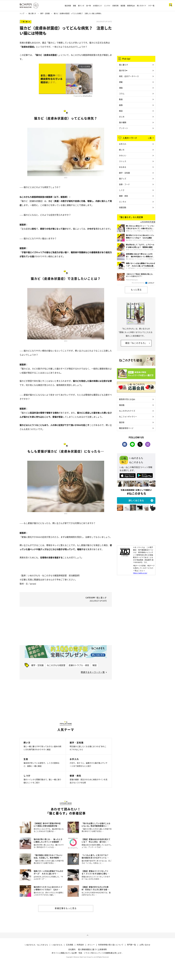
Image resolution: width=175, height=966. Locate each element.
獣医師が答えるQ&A (127, 399)
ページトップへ (87, 935)
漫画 (121, 87)
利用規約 (80, 945)
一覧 (150, 137)
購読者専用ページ (126, 428)
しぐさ (121, 190)
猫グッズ (122, 178)
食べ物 (88, 5)
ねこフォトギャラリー (128, 416)
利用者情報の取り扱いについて (110, 945)
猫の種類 (122, 122)
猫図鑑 (123, 5)
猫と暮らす (32, 13)
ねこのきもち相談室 (56, 665)
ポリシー (91, 945)
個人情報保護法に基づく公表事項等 (92, 949)
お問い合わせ (145, 945)
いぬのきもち (57, 945)
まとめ (121, 116)
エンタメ (107, 5)
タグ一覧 (151, 5)
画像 (121, 105)
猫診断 (121, 422)
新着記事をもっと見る (66, 908)
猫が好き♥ (123, 70)
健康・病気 (123, 196)
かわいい (122, 155)
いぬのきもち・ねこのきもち (36, 945)
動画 (121, 99)
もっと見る (136, 289)
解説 (94, 665)
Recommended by (138, 283)
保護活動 (122, 207)
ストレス (122, 161)
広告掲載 (69, 945)
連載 (74, 5)
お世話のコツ (97, 5)
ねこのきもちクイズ (127, 410)
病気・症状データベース (129, 76)
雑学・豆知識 (45, 13)
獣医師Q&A (131, 5)
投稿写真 (115, 5)
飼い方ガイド (141, 5)
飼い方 (121, 149)
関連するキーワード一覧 (93, 672)
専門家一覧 (131, 945)
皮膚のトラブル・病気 (79, 665)
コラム (121, 93)
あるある (122, 167)
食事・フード (124, 184)
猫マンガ (81, 5)
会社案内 (71, 949)
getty (65, 177)
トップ (22, 13)
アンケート (123, 128)
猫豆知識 (68, 5)
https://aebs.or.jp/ (140, 573)
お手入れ (122, 144)
